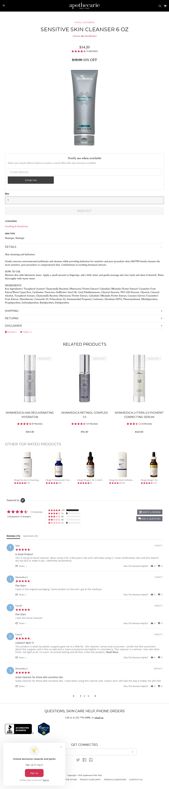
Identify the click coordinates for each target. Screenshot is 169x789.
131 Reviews (92, 423)
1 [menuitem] (80, 696)
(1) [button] (62, 513)
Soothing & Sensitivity (16, 226)
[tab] (13, 536)
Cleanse (76, 36)
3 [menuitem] (88, 696)
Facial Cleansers (84, 22)
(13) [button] (62, 510)
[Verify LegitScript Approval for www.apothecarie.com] (44, 735)
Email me (31, 180)
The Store (71, 779)
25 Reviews (146, 423)
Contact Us (135, 779)
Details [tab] (10, 246)
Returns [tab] (11, 318)
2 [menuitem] (84, 696)
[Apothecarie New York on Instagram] (91, 760)
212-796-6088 (82, 717)
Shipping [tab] (12, 310)
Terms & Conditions (115, 779)
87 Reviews (37, 423)
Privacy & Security (90, 779)
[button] (149, 518)
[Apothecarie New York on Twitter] (78, 760)
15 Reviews (92, 51)
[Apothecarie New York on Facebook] (84, 760)
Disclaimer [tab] (13, 325)
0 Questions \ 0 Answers (19, 516)
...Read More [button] (111, 652)
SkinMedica (90, 36)
